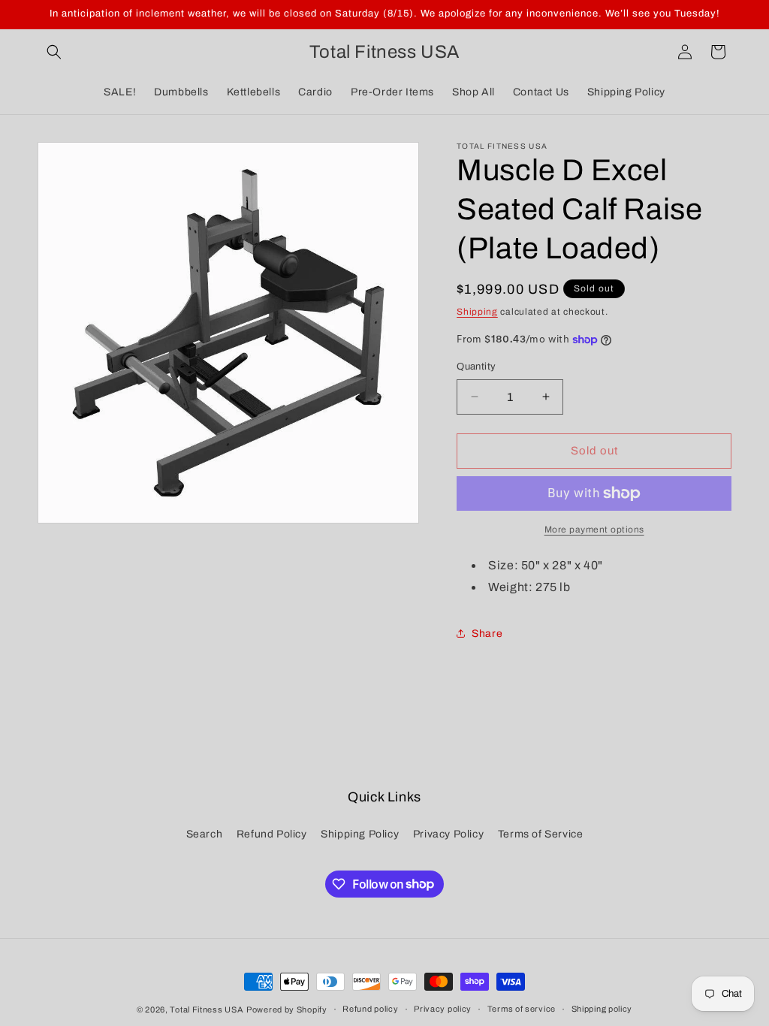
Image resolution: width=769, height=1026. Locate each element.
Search (204, 834)
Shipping (477, 311)
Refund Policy (272, 834)
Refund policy (370, 1008)
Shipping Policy (360, 834)
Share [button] (487, 633)
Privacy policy (443, 1008)
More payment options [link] (594, 529)
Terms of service (521, 1008)
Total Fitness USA (206, 1009)
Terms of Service (541, 834)
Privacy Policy (448, 834)
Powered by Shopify (286, 1009)
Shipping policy (602, 1008)
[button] (54, 51)
